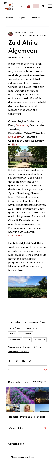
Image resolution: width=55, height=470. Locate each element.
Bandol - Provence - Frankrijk (27, 416)
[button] (28, 6)
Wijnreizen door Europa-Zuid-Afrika (24, 347)
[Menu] (50, 6)
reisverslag (15, 322)
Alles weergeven (39, 381)
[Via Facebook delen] (9, 360)
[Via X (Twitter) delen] (16, 360)
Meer (34, 17)
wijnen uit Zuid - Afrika (35, 322)
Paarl (27, 339)
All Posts (10, 17)
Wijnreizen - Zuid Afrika (18, 351)
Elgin (12, 333)
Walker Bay (40, 339)
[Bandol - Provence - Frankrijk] (27, 399)
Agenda (23, 17)
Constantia (15, 339)
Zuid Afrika (15, 328)
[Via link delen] (30, 360)
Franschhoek (31, 328)
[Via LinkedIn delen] (23, 360)
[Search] (21, 6)
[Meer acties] (45, 34)
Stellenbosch (25, 333)
